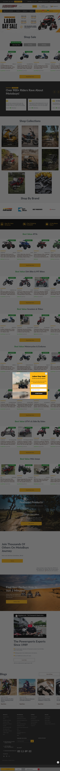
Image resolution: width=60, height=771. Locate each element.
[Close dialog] (46, 374)
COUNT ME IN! (38, 393)
